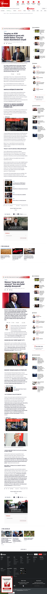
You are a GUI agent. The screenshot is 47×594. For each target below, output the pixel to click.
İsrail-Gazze (21, 562)
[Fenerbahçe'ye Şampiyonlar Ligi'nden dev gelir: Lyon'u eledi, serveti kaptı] (37, 31)
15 (18, 229)
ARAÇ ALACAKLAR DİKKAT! (41, 117)
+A (24, 322)
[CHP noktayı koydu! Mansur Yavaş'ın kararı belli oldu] (37, 57)
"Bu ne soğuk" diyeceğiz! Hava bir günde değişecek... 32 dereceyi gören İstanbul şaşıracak (41, 128)
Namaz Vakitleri (42, 558)
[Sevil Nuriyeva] (34, 82)
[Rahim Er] (34, 77)
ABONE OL (40, 554)
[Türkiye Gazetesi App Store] (23, 570)
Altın (8, 559)
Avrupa (21, 559)
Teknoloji (8, 570)
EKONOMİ (33, 10)
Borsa (8, 558)
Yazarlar (2, 568)
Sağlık (27, 558)
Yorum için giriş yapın (23, 520)
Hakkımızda (15, 569)
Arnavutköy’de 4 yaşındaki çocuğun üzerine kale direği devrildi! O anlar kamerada (41, 136)
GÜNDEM (24, 10)
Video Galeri (8, 575)
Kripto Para (8, 562)
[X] (14, 214)
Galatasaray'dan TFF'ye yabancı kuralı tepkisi (41, 122)
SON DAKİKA (2, 10)
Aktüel (28, 562)
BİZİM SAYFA (19, 10)
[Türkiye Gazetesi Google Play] (23, 573)
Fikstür (15, 560)
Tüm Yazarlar (2, 570)
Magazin (8, 569)
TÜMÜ (23, 511)
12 (16, 229)
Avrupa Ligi (15, 562)
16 (19, 229)
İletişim (15, 570)
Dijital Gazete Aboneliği (16, 8)
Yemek (28, 560)
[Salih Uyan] (34, 89)
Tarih (34, 561)
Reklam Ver (15, 576)
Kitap (34, 560)
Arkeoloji (34, 559)
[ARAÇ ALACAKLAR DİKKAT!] (35, 118)
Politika (5, 31)
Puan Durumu (15, 559)
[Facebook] (6, 205)
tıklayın (41, 99)
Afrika (21, 561)
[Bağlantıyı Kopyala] (6, 43)
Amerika (21, 560)
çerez (15, 589)
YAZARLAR (14, 10)
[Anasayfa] (3, 554)
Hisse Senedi (9, 561)
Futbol (14, 558)
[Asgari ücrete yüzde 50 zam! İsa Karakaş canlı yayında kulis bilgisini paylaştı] (37, 43)
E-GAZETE (36, 554)
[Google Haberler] (24, 214)
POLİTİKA (29, 10)
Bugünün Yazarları (3, 569)
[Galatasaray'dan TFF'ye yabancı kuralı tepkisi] (35, 123)
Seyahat (28, 561)
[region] (23, 591)
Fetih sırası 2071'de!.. (39, 77)
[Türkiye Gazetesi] (30, 9)
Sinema (34, 558)
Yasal (14, 575)
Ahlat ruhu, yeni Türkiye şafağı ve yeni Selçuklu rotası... (40, 83)
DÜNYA (38, 10)
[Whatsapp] (4, 43)
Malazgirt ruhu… (39, 316)
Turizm (8, 566)
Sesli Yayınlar (41, 559)
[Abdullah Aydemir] (7, 326)
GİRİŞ (44, 8)
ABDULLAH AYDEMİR (6, 329)
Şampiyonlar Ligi (16, 561)
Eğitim (1, 559)
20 (22, 229)
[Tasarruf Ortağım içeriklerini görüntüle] (9, 10)
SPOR (41, 10)
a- (22, 322)
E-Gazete (5, 8)
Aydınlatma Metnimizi (20, 590)
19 (21, 229)
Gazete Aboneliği (10, 8)
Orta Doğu (21, 558)
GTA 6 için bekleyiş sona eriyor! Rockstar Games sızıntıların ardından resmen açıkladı (41, 110)
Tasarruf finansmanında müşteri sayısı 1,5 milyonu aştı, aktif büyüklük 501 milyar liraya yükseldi (41, 360)
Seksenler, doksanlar (39, 89)
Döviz (8, 560)
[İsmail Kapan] (34, 67)
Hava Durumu (28, 559)
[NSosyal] (20, 214)
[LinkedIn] (18, 214)
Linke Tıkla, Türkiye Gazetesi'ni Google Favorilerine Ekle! (14, 28)
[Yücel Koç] (34, 71)
